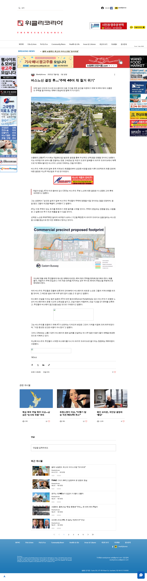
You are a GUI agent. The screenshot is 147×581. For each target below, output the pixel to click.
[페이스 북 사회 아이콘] (111, 8)
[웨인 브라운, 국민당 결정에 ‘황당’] (110, 398)
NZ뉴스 (34, 357)
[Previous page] (59, 534)
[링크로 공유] (49, 365)
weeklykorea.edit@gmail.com (112, 558)
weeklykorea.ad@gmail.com (119, 560)
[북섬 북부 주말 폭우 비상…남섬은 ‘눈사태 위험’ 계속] (36, 398)
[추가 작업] (114, 74)
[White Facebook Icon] (112, 546)
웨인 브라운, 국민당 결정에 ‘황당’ (109, 413)
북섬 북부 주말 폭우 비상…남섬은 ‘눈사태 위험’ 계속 (36, 413)
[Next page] (88, 534)
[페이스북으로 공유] (32, 365)
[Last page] (93, 534)
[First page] (54, 534)
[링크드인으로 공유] (43, 365)
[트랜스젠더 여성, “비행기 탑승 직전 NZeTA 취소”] (73, 398)
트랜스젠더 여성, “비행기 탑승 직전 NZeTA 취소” (73, 413)
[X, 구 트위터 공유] (38, 365)
